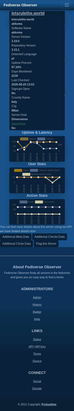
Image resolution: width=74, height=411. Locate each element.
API (31, 346)
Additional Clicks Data (16, 243)
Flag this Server (46, 243)
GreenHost (18, 123)
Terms (37, 353)
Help (37, 319)
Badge (37, 311)
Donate (37, 388)
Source (37, 361)
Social (37, 381)
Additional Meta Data (15, 236)
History (37, 304)
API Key (40, 346)
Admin (37, 297)
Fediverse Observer (20, 5)
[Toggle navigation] (67, 5)
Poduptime (48, 404)
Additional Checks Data (49, 236)
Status (37, 339)
